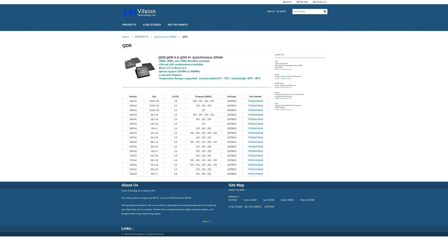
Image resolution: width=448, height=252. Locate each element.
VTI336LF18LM (255, 146)
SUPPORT (269, 207)
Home (289, 2)
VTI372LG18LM (255, 165)
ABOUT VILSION (276, 11)
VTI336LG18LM (255, 142)
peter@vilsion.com (286, 87)
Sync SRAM (268, 200)
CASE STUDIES (152, 24)
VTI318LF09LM (255, 128)
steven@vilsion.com (286, 109)
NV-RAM (233, 200)
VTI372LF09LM (255, 174)
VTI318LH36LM (255, 110)
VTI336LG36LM (255, 133)
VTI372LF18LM (255, 169)
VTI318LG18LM (255, 115)
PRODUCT (234, 197)
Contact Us (321, 2)
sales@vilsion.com (286, 69)
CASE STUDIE (236, 207)
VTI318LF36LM (255, 105)
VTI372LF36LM (255, 156)
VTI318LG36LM (255, 101)
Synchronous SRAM (165, 36)
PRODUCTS (129, 24)
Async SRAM (250, 200)
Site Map (304, 2)
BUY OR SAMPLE (178, 24)
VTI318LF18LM (255, 119)
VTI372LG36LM (255, 160)
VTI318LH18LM (255, 124)
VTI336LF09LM (255, 151)
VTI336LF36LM (255, 137)
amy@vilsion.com (286, 98)
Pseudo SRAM (307, 200)
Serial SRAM (287, 200)
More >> (207, 221)
